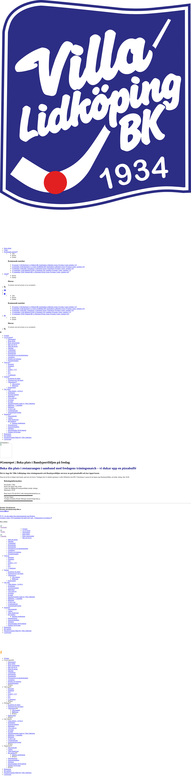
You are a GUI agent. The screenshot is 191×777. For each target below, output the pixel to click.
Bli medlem (11, 615)
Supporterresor (12, 618)
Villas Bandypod (13, 613)
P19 (9, 561)
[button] (95, 507)
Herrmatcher (12, 545)
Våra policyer (12, 591)
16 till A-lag (11, 602)
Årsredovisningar (13, 588)
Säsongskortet (12, 609)
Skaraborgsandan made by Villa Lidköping (21, 597)
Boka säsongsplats (28, 536)
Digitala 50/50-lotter (14, 625)
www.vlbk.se (4, 511)
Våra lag (6, 556)
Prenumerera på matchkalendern (18, 548)
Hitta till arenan (13, 539)
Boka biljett (26, 534)
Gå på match (26, 531)
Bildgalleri (11, 589)
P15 (9, 566)
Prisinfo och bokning (14, 552)
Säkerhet (10, 541)
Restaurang (7, 627)
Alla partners (16, 577)
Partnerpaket (12, 581)
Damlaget (11, 559)
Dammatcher (12, 547)
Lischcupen (7, 632)
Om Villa (7, 582)
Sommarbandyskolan (14, 606)
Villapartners (12, 575)
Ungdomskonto (13, 604)
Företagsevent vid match (15, 573)
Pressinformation (13, 554)
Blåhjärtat (11, 600)
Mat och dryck (27, 538)
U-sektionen (12, 568)
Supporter (7, 607)
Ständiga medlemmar (18, 616)
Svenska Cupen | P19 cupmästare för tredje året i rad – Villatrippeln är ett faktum (25, 518)
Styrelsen (11, 593)
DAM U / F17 (12, 563)
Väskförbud (11, 543)
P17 (9, 564)
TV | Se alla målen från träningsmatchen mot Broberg (18, 516)
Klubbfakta (11, 586)
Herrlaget (11, 557)
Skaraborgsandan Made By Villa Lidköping (17, 631)
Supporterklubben (13, 620)
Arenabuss (11, 550)
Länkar (10, 611)
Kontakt (10, 595)
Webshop (11, 622)
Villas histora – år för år (15, 584)
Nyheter (24, 529)
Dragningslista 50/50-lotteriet (17, 623)
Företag (6, 570)
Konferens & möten (14, 572)
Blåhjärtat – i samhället (15, 598)
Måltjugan (15, 579)
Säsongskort (26, 532)
